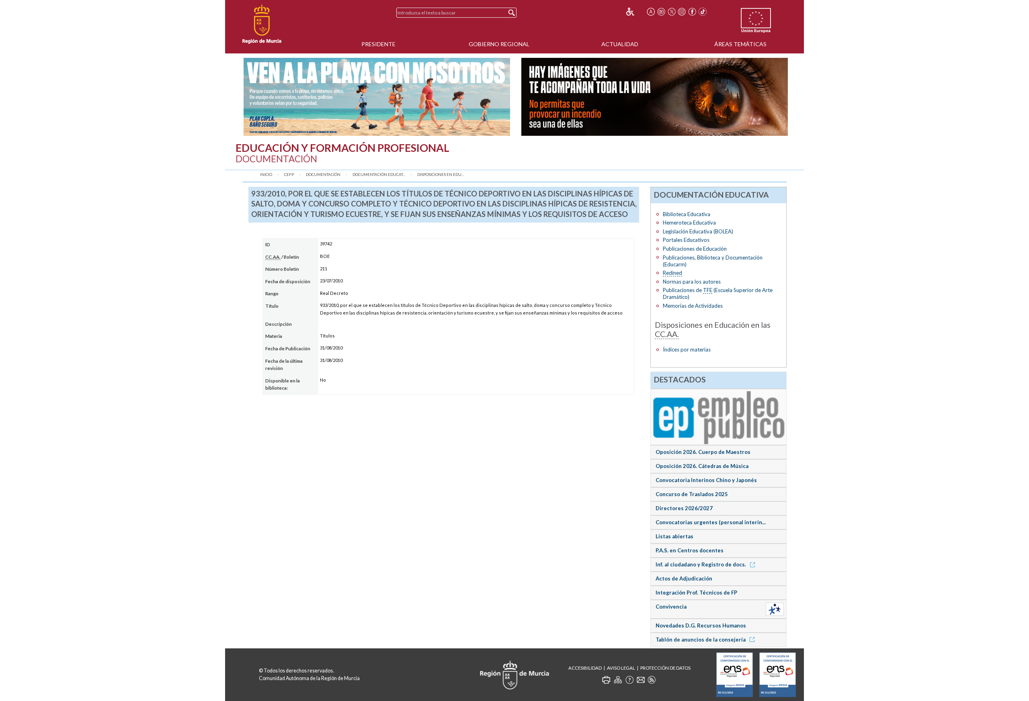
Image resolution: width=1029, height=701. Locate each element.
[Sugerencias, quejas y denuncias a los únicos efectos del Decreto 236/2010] (641, 680)
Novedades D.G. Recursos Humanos (701, 625)
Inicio (266, 174)
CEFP (289, 174)
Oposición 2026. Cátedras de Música (702, 466)
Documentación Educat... (379, 174)
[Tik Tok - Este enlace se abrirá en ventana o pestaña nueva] (702, 12)
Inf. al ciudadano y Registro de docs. (701, 564)
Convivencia (671, 606)
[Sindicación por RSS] (652, 680)
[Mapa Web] (618, 680)
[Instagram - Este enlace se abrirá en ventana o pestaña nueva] (682, 12)
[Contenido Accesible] (635, 12)
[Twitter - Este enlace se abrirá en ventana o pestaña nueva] (671, 12)
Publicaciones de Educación (695, 248)
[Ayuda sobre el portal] (629, 680)
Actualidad (619, 44)
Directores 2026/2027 (684, 508)
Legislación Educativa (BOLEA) (698, 231)
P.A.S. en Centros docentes (690, 550)
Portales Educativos (686, 240)
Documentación (323, 174)
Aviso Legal (621, 667)
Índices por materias (687, 349)
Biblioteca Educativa (686, 214)
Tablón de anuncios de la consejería (701, 639)
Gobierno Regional (499, 44)
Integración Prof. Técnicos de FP (696, 592)
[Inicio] (261, 24)
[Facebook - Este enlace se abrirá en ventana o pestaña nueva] (692, 12)
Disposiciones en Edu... (440, 174)
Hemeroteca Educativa (689, 222)
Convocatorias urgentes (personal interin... (711, 522)
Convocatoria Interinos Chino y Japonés (706, 480)
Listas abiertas (674, 536)
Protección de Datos (665, 667)
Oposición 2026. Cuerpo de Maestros (703, 452)
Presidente (378, 44)
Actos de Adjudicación (684, 578)
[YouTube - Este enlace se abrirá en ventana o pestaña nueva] (661, 12)
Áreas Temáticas (740, 44)
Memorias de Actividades (693, 305)
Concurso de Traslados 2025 (692, 494)
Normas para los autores (692, 281)
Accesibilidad (585, 667)
